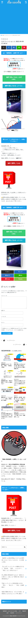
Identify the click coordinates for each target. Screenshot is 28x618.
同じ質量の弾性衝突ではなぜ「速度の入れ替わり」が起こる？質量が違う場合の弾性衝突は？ (13, 576)
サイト (3, 322)
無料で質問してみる (14, 163)
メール (3, 316)
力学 (20, 611)
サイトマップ (18, 612)
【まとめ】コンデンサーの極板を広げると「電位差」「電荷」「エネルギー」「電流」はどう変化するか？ (13, 568)
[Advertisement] (14, 19)
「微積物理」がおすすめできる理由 (9, 611)
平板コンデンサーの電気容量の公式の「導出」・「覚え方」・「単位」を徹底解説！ (13, 585)
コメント (4, 295)
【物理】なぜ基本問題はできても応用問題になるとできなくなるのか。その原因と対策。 (13, 560)
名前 (3, 310)
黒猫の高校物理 (13, 615)
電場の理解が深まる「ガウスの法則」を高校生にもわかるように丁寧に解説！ (13, 592)
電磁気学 (24, 611)
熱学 (8, 612)
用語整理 (12, 612)
